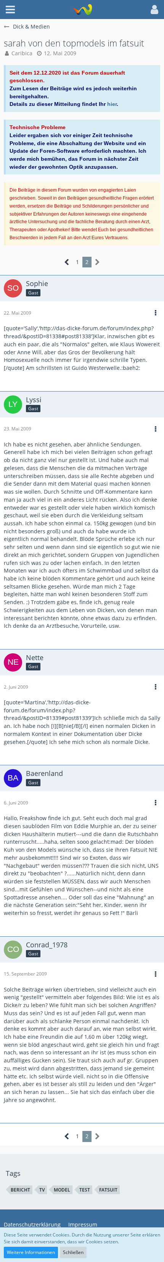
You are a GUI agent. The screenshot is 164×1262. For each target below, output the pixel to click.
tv (42, 1190)
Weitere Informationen (31, 1252)
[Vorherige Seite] (66, 262)
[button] (10, 9)
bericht (20, 1190)
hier (112, 104)
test (84, 1190)
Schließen (73, 1252)
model (62, 1190)
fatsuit (108, 1190)
